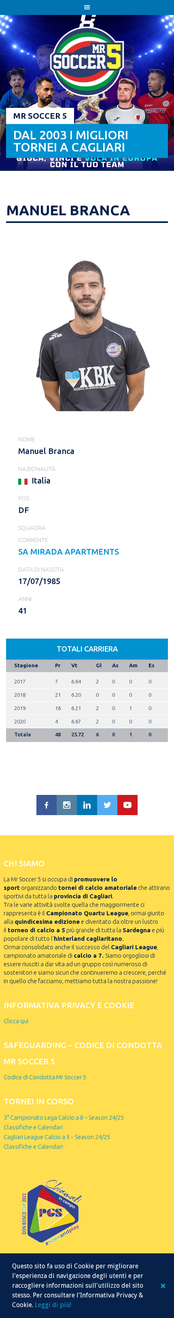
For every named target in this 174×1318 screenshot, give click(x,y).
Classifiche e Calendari (33, 1127)
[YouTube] (127, 805)
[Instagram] (67, 805)
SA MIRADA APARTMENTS (68, 551)
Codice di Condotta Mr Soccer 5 (45, 1077)
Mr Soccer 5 (40, 115)
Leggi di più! (53, 1305)
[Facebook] (46, 805)
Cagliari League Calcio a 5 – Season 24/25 (57, 1136)
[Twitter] (107, 805)
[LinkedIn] (87, 805)
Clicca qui (16, 1020)
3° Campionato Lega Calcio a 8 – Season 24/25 (64, 1117)
